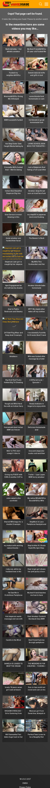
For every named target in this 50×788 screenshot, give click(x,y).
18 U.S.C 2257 (25, 779)
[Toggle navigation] (46, 4)
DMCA (25, 783)
